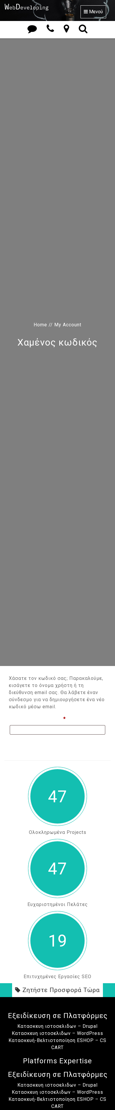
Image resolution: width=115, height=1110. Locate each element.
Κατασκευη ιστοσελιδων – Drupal (57, 1026)
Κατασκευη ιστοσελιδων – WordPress (57, 1033)
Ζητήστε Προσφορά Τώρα (60, 990)
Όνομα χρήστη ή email (51, 719)
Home (40, 325)
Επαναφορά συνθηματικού (42, 743)
